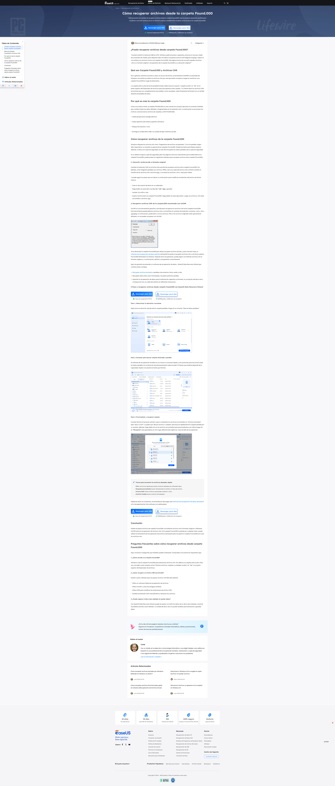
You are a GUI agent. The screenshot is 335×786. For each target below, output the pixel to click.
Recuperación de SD (182, 750)
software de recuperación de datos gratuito (145, 254)
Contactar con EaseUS (155, 738)
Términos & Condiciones (155, 750)
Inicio (117, 8)
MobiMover (216, 764)
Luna (162, 43)
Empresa (151, 735)
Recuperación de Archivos (130, 8)
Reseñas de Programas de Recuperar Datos (189, 741)
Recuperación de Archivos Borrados (187, 744)
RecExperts (207, 764)
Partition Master (197, 764)
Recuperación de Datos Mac (184, 738)
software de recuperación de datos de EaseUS (188, 501)
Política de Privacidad (154, 741)
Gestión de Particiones (183, 753)
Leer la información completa (151, 657)
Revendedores (208, 735)
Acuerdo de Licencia (154, 747)
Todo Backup (185, 764)
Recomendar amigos (210, 747)
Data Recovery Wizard (172, 764)
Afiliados (206, 744)
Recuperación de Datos (136, 3)
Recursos (179, 731)
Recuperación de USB (182, 747)
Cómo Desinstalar (153, 753)
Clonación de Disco (182, 756)
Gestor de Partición (154, 3)
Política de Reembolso (155, 744)
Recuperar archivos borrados (142, 272)
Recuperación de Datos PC (184, 735)
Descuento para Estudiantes (156, 756)
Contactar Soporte (211, 756)
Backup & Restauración (173, 3)
